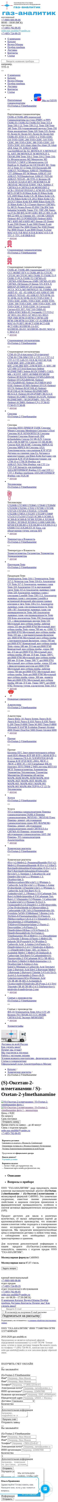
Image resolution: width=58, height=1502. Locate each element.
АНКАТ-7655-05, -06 (18, 179)
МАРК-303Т (28, 780)
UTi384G (32, 505)
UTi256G (23, 508)
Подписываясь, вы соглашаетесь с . (28, 1321)
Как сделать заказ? (11, 1047)
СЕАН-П (23, 182)
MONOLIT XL (35, 289)
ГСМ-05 (12, 405)
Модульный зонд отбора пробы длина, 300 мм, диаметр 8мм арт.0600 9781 (31, 677)
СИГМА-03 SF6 (47, 281)
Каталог (11, 41)
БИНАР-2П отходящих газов (35, 286)
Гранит (33, 204)
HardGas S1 (13, 165)
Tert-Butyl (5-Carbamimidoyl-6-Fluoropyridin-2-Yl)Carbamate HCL (29, 957)
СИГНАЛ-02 (14, 1017)
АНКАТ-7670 (37, 295)
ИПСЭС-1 (22, 764)
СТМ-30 (12, 357)
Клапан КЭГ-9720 (17, 761)
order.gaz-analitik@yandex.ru (15, 30)
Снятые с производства (19, 997)
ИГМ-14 (23, 320)
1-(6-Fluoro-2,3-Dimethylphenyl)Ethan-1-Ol (22, 928)
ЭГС (23, 309)
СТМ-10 (12, 354)
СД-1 (38, 402)
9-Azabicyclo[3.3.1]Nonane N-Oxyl (25, 902)
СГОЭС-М (13, 275)
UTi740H (22, 505)
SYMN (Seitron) (31, 385)
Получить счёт (9, 1419)
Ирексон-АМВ (30, 281)
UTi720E (49, 508)
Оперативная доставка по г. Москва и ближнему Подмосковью (26, 1146)
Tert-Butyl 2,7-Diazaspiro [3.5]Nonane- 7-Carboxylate (31, 897)
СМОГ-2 (23, 162)
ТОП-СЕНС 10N (47, 303)
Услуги (11, 797)
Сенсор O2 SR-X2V (32, 439)
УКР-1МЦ (13, 317)
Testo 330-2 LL (31, 125)
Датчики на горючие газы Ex (23, 453)
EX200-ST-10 (28, 528)
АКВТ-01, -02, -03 (17, 292)
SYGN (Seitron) (48, 385)
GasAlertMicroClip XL (19, 151)
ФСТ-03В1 (13, 326)
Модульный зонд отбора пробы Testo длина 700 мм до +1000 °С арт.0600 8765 (31, 629)
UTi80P (49, 513)
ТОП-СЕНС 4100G (17, 301)
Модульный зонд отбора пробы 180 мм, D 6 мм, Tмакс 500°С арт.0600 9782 (31, 683)
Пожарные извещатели (19, 699)
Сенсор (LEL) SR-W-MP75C (29, 440)
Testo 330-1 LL (15, 125)
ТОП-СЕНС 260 (21, 139)
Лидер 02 (16, 134)
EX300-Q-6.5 (50, 525)
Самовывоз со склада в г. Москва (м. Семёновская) (22, 1143)
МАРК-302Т (14, 780)
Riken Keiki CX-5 (20, 204)
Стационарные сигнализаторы (23, 340)
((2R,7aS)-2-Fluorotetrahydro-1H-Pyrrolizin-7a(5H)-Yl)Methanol (31, 912)
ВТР (29, 755)
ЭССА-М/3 (21, 289)
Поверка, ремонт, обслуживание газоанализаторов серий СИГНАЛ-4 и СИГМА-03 (27, 829)
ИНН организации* (11, 1391)
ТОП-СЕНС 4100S (38, 301)
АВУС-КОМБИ (30, 374)
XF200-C (12, 522)
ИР (34, 755)
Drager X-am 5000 (28, 224)
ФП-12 (19, 215)
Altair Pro (36, 145)
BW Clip (40, 207)
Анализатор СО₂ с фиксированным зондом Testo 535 (30, 619)
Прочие (11, 738)
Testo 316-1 (27, 156)
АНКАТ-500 (47, 292)
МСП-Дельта (18, 207)
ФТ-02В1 (33, 213)
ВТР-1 (53, 755)
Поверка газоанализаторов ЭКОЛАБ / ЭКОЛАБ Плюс (31, 816)
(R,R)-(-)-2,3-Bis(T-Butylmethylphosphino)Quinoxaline (32, 866)
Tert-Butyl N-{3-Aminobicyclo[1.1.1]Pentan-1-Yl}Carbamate (29, 892)
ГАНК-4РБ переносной (29, 117)
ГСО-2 (50, 312)
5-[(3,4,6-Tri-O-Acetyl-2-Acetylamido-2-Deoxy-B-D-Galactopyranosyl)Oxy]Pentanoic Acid (31, 975)
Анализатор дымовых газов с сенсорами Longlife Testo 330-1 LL (28, 594)
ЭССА (11, 289)
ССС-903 (50, 270)
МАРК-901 (40, 783)
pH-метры (38, 775)
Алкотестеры (14, 704)
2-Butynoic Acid (21, 969)
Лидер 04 (37, 134)
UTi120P (40, 513)
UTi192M (12, 508)
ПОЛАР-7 (13, 162)
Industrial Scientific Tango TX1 (23, 210)
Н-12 (10, 758)
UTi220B (12, 513)
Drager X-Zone (44, 229)
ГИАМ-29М (14, 156)
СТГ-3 (11, 360)
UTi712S (12, 511)
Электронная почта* (12, 1388)
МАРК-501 (41, 780)
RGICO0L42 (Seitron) (35, 388)
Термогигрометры (17, 553)
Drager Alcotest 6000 (46, 730)
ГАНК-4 (12, 117)
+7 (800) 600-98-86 (11, 19)
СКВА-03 (25, 312)
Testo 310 (31, 167)
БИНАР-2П (13, 286)
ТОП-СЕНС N (31, 306)
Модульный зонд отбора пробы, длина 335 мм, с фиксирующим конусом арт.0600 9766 (32, 664)
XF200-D (22, 522)
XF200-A (40, 519)
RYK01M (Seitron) (26, 377)
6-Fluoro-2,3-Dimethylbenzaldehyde (28, 931)
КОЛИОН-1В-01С (17, 329)
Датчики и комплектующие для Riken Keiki (28, 454)
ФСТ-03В (45, 323)
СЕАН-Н (12, 182)
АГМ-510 (51, 190)
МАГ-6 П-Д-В (15, 232)
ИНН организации (11, 1449)
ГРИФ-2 (28, 766)
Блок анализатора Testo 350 (26, 618)
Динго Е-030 (41, 721)
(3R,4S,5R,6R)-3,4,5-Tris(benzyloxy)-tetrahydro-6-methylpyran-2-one (31, 988)
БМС (17, 363)
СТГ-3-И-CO (22, 360)
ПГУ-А (25, 272)
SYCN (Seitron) (15, 388)
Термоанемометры (17, 556)
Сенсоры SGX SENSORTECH (23, 433)
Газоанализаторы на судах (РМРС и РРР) (29, 120)
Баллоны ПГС (15, 752)
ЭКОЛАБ (12, 184)
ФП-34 (24, 213)
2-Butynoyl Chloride (30, 972)
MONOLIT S (38, 151)
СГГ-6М (12, 368)
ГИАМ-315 (27, 1014)
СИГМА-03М (14, 281)
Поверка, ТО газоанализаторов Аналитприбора (23, 838)
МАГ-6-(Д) (13, 323)
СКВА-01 (41, 309)
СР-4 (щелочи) (41, 354)
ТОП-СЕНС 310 (45, 142)
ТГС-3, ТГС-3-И (16, 235)
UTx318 (20, 516)
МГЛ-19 (11, 193)
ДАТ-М (42, 360)
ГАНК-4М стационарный (32, 270)
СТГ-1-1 (40, 357)
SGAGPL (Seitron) (46, 396)
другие (13, 238)
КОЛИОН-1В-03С (37, 329)
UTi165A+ (32, 511)
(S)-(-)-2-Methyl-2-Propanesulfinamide (31, 864)
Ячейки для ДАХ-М (18, 475)
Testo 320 (33, 131)
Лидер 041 (48, 134)
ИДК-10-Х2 (17, 298)
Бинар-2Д (26, 284)
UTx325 (29, 516)
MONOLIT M (28, 153)
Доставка (12, 50)
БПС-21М (25, 363)
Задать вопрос (9, 1268)
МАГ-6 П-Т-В (45, 232)
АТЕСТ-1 (23, 136)
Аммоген (18, 758)
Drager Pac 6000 (21, 227)
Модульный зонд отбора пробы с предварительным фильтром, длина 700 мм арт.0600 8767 (31, 640)
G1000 (41, 522)
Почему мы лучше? (11, 1049)
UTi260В (12, 505)
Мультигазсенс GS (38, 162)
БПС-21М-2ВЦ (15, 365)
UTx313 (11, 516)
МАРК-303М (29, 778)
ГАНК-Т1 (39, 275)
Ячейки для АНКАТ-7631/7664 (23, 463)
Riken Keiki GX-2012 (26, 198)
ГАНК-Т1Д (50, 275)
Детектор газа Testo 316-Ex (28, 581)
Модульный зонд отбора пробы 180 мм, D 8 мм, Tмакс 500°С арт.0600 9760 (30, 655)
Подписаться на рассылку (21, 1316)
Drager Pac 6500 (38, 227)
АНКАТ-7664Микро (40, 170)
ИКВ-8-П (30, 235)
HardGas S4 (26, 165)
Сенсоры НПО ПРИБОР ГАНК (24, 427)
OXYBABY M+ (41, 165)
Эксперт (26, 1017)
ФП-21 (42, 213)
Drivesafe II (13, 727)
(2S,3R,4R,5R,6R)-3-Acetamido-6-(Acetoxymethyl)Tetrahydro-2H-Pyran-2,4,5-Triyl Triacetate (31, 984)
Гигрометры (34, 553)
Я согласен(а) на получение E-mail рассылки (25, 1312)
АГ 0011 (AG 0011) (17, 315)
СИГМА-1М (14, 284)
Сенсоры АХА (37, 447)
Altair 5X (18, 148)
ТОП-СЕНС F (15, 306)
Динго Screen (31, 718)
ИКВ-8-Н (48, 320)
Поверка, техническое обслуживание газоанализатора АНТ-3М (29, 833)
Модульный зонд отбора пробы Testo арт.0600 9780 (31, 673)
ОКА (40, 184)
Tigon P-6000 (21, 724)
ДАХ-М (33, 360)
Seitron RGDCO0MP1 (35, 371)
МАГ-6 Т (14, 332)
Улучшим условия (9, 1159)
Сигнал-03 (44, 306)
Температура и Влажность (21, 539)
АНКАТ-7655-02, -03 (18, 295)
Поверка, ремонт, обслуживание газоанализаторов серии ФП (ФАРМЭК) (28, 821)
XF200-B (49, 519)
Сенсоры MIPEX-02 (42, 444)
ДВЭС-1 (44, 761)
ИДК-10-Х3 (30, 298)
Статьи (11, 55)
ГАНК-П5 (12, 136)
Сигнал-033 (13, 309)
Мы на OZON (49, 100)
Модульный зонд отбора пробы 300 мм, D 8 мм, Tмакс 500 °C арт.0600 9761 (31, 659)
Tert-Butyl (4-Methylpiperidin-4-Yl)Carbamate (32, 895)
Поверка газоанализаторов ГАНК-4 (29, 813)
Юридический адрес (12, 1397)
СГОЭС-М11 (26, 275)
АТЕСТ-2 (34, 136)
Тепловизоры (14, 484)
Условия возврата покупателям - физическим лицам (28, 1058)
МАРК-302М (14, 778)
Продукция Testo (16, 564)
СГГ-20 (46, 1012)
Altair (28, 145)
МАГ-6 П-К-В (30, 232)
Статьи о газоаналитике (13, 1061)
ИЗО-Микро (20, 755)
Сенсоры (12, 413)
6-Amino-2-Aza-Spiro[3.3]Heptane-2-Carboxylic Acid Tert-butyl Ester (31, 967)
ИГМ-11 (32, 317)
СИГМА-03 (40, 278)
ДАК (49, 360)
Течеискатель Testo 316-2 (28, 1012)
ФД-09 (49, 758)
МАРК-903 (13, 786)
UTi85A (21, 513)
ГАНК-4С (12, 270)
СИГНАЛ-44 (27, 187)
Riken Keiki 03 (33, 193)
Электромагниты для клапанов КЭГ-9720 (29, 450)
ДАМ (10, 363)
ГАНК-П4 (34, 122)
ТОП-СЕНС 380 (28, 142)
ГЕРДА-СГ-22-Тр (41, 786)
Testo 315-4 (46, 122)
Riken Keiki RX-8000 (27, 201)
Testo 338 (44, 125)
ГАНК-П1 (12, 122)
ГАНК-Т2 (28, 278)
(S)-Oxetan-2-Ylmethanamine (22, 105)
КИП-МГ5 (30, 221)
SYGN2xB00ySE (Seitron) (30, 380)
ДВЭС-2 (12, 764)
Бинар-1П (41, 221)
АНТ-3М (16, 153)
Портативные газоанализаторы (16, 101)
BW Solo (49, 207)
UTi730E (40, 508)
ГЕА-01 (28, 758)
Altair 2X (46, 145)
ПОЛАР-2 (29, 190)
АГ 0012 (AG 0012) (38, 315)
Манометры (14, 775)
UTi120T (31, 513)
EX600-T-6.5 (14, 528)
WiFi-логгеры (40, 766)
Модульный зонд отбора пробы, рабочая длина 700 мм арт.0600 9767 (28, 670)
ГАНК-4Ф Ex (37, 272)
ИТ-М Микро (30, 173)
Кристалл (31, 368)
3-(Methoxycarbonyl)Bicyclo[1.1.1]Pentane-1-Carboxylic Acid (29, 882)
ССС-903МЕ (39, 1014)
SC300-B (12, 519)
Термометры (47, 553)
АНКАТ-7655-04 (43, 176)
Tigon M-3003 (35, 724)
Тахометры (41, 772)
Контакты (12, 53)
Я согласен (29, 1494)
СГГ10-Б (21, 368)
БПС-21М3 (36, 363)
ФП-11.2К (51, 213)
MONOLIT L (43, 153)
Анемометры (40, 769)
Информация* (8, 1496)
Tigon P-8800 (49, 724)
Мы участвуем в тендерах (14, 1052)
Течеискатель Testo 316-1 (20, 578)
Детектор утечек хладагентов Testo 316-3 (34, 685)
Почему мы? (39, 1303)
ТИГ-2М (44, 210)
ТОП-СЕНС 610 (16, 145)
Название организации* (14, 1394)
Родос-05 (30, 207)
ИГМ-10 (23, 317)
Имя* (4, 1378)
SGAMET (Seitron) (27, 396)
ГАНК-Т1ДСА (15, 278)
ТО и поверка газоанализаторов (24, 811)
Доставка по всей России (14, 1044)
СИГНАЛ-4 (13, 187)
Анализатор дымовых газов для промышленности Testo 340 (29, 611)
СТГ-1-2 (49, 357)
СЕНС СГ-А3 (35, 320)
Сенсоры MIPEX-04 (18, 447)
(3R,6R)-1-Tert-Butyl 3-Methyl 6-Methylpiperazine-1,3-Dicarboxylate (30, 961)
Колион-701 (14, 1014)
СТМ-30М (22, 357)
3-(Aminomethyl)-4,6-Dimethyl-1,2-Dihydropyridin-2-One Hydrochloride (32, 905)
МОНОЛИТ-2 (42, 187)
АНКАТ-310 (44, 173)
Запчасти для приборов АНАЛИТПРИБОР (24, 468)
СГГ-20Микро (15, 173)
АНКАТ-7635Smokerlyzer (21, 176)
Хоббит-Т (48, 184)
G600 (48, 522)
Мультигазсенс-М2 (21, 159)
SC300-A (39, 516)
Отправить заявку (10, 1122)
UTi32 (31, 508)
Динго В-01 (45, 718)
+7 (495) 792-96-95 (11, 27)
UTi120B (43, 511)
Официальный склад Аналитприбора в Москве (26, 1064)
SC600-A (49, 516)
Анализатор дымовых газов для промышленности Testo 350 (30, 615)
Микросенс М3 (39, 159)
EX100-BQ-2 (22, 525)
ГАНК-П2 (23, 122)
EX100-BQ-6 (36, 525)
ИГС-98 (32, 182)
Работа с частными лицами (15, 1055)
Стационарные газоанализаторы (24, 250)
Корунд (41, 204)
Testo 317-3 (20, 167)
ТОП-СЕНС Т (44, 298)
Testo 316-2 (39, 156)
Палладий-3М (43, 167)
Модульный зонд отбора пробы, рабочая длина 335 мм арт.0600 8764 (28, 625)
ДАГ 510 (31, 309)
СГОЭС (48, 272)
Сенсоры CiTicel (46, 430)
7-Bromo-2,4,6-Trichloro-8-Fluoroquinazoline (30, 914)
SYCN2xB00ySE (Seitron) (21, 382)
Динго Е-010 (27, 721)
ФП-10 (11, 1012)
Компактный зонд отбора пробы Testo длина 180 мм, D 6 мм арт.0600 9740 (32, 645)
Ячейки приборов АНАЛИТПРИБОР (35, 473)
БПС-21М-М (31, 365)
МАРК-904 (26, 786)
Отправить (7, 1468)
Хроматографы (15, 1026)
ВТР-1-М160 (43, 755)
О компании (13, 38)
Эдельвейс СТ (39, 312)
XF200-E (33, 522)
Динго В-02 (13, 721)
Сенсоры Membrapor (26, 430)
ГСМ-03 (45, 402)
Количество (7, 1404)
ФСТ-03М (34, 323)
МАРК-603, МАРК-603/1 (20, 783)
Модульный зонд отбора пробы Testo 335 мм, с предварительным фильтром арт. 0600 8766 (31, 635)
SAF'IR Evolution (29, 727)
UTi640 (41, 505)
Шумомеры (27, 775)
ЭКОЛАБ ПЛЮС (27, 184)
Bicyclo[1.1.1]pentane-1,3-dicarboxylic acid (28, 873)
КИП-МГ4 (18, 221)
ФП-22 (11, 215)
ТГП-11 (34, 179)
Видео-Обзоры (15, 44)
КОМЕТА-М (43, 182)
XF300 (31, 519)
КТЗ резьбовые (36, 764)
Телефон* (6, 1384)
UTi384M (50, 505)
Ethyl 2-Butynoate (39, 969)
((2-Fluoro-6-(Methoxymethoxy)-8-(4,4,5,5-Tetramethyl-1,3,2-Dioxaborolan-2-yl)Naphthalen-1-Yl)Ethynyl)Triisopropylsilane (31, 920)
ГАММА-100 (50, 289)
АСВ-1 (11, 190)
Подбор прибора (16, 47)
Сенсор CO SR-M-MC (41, 442)
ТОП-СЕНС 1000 (28, 303)
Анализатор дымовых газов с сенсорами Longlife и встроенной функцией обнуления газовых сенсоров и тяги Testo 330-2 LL (31, 599)
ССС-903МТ (14, 272)
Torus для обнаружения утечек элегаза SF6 (26, 529)
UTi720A (22, 511)
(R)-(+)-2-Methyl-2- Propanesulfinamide (27, 862)
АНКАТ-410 (34, 292)
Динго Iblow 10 (15, 718)
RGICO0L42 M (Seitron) (20, 391)
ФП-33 (20, 218)
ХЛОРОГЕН (39, 758)
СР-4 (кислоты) (25, 354)
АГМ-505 (40, 190)
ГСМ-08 (21, 405)
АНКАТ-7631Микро (18, 170)
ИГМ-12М (42, 317)
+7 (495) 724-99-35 (11, 33)
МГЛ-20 (20, 193)
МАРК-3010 (42, 778)
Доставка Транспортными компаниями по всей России (23, 1149)
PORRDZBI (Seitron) (35, 218)
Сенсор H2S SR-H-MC (19, 444)
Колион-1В (44, 179)
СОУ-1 (32, 357)
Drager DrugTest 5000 (24, 730)
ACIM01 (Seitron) (25, 402)
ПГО (21, 766)
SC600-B (22, 519)
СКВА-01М (13, 312)
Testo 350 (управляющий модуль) (29, 128)
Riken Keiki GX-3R (27, 196)
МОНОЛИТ (37, 1017)
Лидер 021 (26, 134)
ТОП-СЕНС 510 (38, 139)
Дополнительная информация (17, 1410)
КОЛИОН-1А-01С (29, 326)
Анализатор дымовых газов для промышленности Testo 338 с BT (30, 607)
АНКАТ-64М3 (30, 148)
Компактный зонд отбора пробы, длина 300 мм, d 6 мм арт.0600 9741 (30, 650)
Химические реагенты (19, 848)
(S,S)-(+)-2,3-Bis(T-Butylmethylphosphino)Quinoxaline (31, 869)
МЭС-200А (33, 761)
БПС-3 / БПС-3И (47, 365)
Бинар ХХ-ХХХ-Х (42, 284)
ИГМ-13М (13, 320)
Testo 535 (43, 131)
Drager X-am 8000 (26, 229)
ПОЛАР (19, 190)
